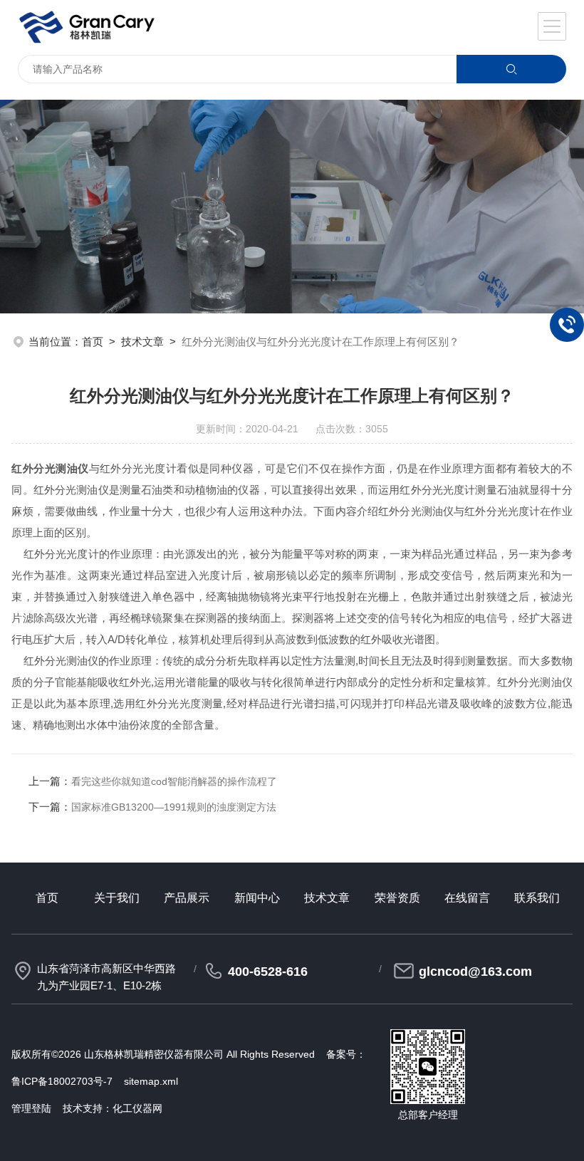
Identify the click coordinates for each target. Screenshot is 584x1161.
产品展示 (186, 898)
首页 (92, 341)
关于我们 (117, 898)
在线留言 (467, 898)
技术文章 (142, 341)
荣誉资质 (397, 898)
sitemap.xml (151, 1081)
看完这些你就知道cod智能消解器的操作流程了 (174, 781)
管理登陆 (31, 1108)
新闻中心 (257, 898)
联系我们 (537, 898)
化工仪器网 (137, 1108)
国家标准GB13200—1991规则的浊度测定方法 (173, 807)
